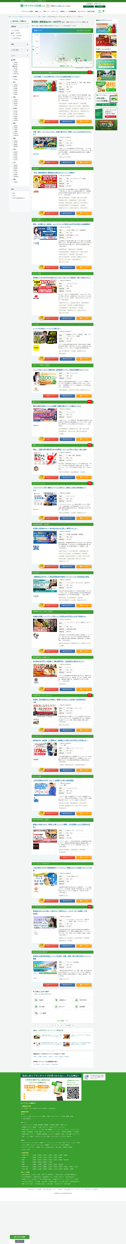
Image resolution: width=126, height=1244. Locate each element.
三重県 (15, 105)
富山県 (15, 113)
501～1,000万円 (17, 35)
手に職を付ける (75, 108)
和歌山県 (16, 135)
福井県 (15, 116)
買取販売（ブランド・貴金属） (29, 1127)
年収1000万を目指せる (64, 111)
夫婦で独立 (61, 108)
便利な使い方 (32, 1189)
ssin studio (36, 572)
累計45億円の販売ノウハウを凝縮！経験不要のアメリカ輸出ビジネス (57, 406)
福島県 (15, 94)
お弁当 (78, 1142)
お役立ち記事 (90, 11)
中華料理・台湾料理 (67, 1147)
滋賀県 (15, 126)
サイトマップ (79, 1189)
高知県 (15, 146)
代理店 (38, 219)
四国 (14, 138)
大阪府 (15, 129)
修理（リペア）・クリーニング (57, 1127)
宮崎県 (15, 174)
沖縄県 (15, 182)
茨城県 (15, 62)
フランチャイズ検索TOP (29, 1103)
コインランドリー (75, 1129)
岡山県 (15, 156)
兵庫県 (15, 131)
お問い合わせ (88, 1189)
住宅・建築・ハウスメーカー (72, 1134)
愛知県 (15, 103)
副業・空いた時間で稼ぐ (79, 113)
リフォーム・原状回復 (54, 1134)
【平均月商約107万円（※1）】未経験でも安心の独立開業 (53, 780)
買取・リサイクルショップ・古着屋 (37, 1116)
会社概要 (39, 1189)
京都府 (15, 127)
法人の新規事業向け (81, 116)
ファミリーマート (38, 127)
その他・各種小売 (26, 1118)
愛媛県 (15, 144)
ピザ (73, 1142)
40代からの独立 (62, 113)
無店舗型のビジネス (85, 111)
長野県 (15, 120)
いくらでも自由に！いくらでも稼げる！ (47, 328)
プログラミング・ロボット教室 (42, 1136)
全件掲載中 (61, 6)
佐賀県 (15, 167)
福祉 (23, 1136)
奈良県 (15, 133)
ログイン (89, 6)
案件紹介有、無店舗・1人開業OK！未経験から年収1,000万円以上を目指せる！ (60, 740)
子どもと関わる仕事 (73, 551)
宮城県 (15, 88)
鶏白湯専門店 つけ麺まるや (41, 657)
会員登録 (101, 6)
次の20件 (68, 1025)
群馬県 (44, 16)
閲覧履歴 (99, 12)
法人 (14, 195)
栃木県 (15, 64)
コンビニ (24, 1116)
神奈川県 (16, 73)
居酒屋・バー (43, 1142)
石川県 (15, 114)
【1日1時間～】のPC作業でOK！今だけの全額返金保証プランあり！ (57, 77)
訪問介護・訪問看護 (66, 1131)
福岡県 (15, 165)
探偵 (63, 1134)
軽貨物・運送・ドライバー (28, 1134)
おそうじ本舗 (37, 776)
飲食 (23, 1140)
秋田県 (15, 90)
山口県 (15, 159)
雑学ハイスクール (38, 445)
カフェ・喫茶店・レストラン (29, 1145)
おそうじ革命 (37, 273)
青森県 (15, 85)
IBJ (34, 219)
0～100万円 (16, 30)
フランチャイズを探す (28, 11)
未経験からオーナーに (85, 108)
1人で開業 (70, 113)
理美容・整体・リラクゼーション (30, 1129)
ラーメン (50, 1142)
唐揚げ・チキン (40, 1147)
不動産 (23, 1131)
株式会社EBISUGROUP (40, 952)
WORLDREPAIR (38, 819)
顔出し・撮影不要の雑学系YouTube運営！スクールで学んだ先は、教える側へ (60, 449)
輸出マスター (37, 402)
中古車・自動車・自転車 (67, 1116)
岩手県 (15, 86)
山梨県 (15, 118)
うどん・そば (58, 1142)
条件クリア (19, 1241)
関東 (39, 16)
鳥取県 (15, 152)
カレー (68, 1142)
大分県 (15, 172)
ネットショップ (51, 1131)
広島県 (15, 157)
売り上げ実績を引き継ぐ (45, 1179)
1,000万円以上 (17, 38)
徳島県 (15, 141)
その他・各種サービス (40, 1131)
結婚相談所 (30, 1131)
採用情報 (95, 1189)
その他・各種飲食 (65, 1145)
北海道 (15, 76)
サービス (24, 1122)
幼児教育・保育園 (54, 1124)
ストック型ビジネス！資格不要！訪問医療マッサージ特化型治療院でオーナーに (61, 370)
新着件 (68, 6)
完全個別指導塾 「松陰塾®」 (42, 524)
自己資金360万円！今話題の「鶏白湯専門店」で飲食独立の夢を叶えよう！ (59, 661)
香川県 (15, 142)
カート (103, 12)
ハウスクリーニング (27, 1124)
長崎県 (15, 169)
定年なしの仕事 (62, 116)
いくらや (35, 324)
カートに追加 (85, 121)
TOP (10, 16)
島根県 (15, 154)
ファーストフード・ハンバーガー (30, 1142)
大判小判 (35, 168)
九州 (14, 162)
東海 (14, 97)
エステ (58, 1131)
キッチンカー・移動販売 (43, 1145)
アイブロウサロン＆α (39, 907)
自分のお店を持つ (63, 103)
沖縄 (14, 179)
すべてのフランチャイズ (30, 16)
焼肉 (64, 1142)
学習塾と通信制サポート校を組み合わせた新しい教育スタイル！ (55, 528)
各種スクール (64, 1124)
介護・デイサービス (43, 1127)
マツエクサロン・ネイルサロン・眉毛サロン (62, 1136)
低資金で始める (85, 106)
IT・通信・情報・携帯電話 (46, 1129)
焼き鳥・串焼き (49, 1147)
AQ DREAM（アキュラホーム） (42, 695)
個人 (14, 193)
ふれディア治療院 (38, 365)
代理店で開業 (83, 103)
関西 (14, 123)
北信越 (15, 108)
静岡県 (15, 101)
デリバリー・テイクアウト (28, 1147)
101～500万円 (16, 33)
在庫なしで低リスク (74, 111)
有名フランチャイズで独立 (75, 106)
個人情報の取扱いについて (50, 1189)
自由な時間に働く (71, 116)
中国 (14, 149)
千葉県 (15, 70)
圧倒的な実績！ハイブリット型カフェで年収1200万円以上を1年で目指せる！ (60, 616)
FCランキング (81, 11)
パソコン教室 (30, 1136)
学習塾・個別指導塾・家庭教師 (41, 1124)
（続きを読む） (65, 100)
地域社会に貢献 (71, 558)
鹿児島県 (16, 176)
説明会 (63, 11)
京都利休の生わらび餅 (39, 611)
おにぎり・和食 (26, 1149)
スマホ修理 (76, 1131)
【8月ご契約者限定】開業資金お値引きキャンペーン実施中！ (54, 173)
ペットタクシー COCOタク (41, 863)
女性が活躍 (68, 108)
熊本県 (15, 170)
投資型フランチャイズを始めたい (81, 202)
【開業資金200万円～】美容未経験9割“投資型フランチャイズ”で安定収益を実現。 (61, 577)
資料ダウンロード (51, 121)
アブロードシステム (39, 483)
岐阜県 (15, 99)
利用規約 (60, 1189)
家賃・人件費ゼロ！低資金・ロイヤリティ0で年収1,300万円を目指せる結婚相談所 (61, 224)
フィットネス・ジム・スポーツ (61, 1129)
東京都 (15, 71)
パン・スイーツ (55, 1145)
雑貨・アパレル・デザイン (53, 1116)
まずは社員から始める (75, 302)
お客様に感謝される (63, 106)
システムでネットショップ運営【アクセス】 (46, 72)
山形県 (15, 92)
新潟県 (15, 111)
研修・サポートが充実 (82, 197)
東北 (14, 82)
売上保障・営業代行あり (73, 103)
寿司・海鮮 (58, 1147)
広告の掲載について (69, 1189)
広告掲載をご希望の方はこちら (95, 4)
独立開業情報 (72, 11)
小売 (23, 1114)
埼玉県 (15, 68)
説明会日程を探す (68, 121)
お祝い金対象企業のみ (19, 198)
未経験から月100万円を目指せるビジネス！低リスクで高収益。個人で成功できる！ (62, 278)
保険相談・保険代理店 (42, 1134)
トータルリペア (37, 736)
